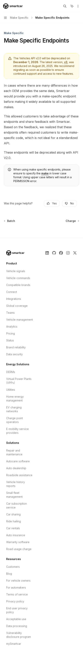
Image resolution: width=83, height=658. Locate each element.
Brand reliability (16, 347)
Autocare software (18, 461)
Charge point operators (14, 420)
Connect (11, 291)
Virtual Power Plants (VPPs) (18, 380)
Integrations (13, 298)
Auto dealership (16, 468)
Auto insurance (15, 535)
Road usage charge (18, 549)
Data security (14, 354)
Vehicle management (19, 319)
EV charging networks (14, 409)
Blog (9, 573)
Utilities (10, 389)
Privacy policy (15, 601)
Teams (10, 312)
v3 (65, 62)
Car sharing (13, 514)
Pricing (10, 333)
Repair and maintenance (14, 452)
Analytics (11, 326)
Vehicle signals (15, 271)
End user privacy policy (17, 610)
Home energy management (15, 398)
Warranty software (18, 542)
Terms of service (17, 594)
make (45, 173)
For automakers (16, 587)
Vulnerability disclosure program (18, 634)
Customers (13, 566)
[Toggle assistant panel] (72, 6)
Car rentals (13, 528)
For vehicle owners (18, 580)
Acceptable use (16, 619)
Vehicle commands (18, 278)
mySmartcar (13, 643)
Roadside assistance (19, 475)
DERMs (10, 372)
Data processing (16, 626)
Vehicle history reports (15, 483)
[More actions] (78, 6)
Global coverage (17, 305)
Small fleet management (14, 494)
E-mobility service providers (17, 430)
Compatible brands (18, 285)
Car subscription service (16, 505)
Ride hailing (13, 521)
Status (10, 340)
